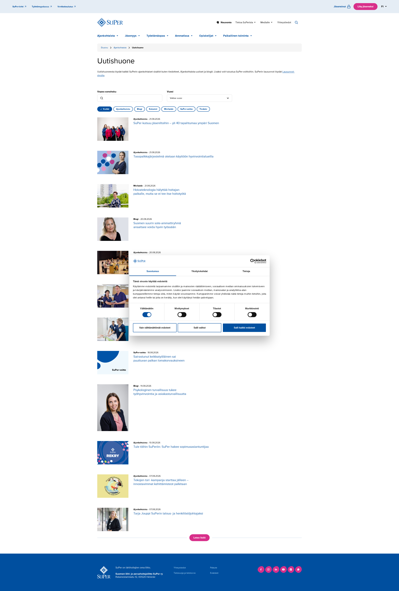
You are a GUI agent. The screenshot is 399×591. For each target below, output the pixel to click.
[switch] (182, 314)
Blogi (139, 109)
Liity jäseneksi (365, 6)
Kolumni (153, 109)
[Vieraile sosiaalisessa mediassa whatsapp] (298, 569)
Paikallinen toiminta (236, 35)
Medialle (265, 22)
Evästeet (214, 573)
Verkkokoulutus (65, 6)
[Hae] (296, 22)
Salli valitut (200, 327)
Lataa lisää (199, 537)
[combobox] (170, 98)
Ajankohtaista (106, 35)
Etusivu (104, 47)
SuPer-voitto (186, 109)
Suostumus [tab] (153, 271)
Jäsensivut (340, 6)
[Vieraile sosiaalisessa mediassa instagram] (268, 569)
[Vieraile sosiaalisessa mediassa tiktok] (291, 569)
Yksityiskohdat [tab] (199, 271)
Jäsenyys (131, 35)
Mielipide (168, 109)
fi (382, 6)
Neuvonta (226, 22)
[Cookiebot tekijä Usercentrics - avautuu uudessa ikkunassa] (252, 261)
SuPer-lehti (18, 6)
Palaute (213, 567)
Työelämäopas (156, 35)
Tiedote (203, 109)
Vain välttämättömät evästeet (154, 327)
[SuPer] (110, 22)
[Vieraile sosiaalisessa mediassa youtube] (283, 569)
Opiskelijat (206, 35)
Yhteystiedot (284, 22)
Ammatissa (182, 35)
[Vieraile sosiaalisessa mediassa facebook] (261, 569)
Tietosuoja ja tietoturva (184, 573)
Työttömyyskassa (40, 6)
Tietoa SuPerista (244, 22)
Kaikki (106, 109)
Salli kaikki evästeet (244, 327)
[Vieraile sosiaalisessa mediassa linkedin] (276, 569)
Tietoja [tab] (246, 271)
